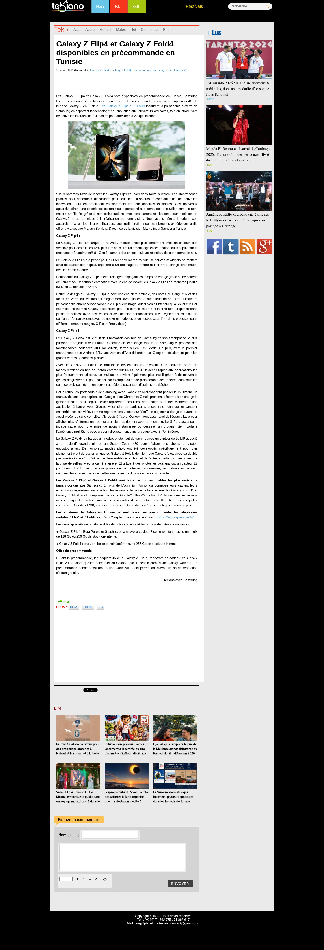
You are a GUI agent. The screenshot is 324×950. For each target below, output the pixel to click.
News (74, 607)
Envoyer (180, 884)
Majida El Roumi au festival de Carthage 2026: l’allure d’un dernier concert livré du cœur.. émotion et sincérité (238, 154)
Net (133, 29)
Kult (136, 6)
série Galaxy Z (176, 70)
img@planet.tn (146, 923)
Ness (100, 6)
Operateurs (149, 29)
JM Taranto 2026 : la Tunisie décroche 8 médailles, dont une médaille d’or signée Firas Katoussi (237, 88)
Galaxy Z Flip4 (99, 70)
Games (105, 29)
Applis (90, 29)
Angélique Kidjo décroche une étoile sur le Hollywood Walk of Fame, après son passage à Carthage (237, 219)
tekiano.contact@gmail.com (179, 923)
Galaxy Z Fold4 (121, 70)
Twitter (231, 246)
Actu (76, 29)
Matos (121, 29)
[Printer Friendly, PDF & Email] (63, 601)
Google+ (264, 246)
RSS (247, 246)
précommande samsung (149, 70)
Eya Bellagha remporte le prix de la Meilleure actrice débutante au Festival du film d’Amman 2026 (175, 748)
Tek (117, 6)
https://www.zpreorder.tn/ (176, 517)
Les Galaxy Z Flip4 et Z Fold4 (122, 106)
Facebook (214, 246)
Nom (68, 835)
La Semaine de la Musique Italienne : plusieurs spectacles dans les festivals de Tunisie (173, 796)
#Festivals (193, 6)
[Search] (267, 6)
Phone (168, 29)
